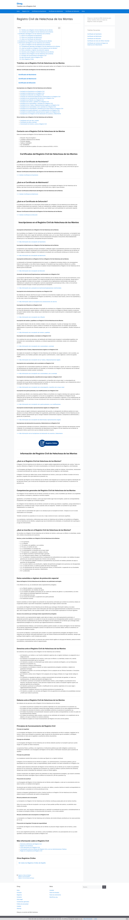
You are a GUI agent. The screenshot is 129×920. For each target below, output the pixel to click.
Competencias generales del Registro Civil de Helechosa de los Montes (41, 46)
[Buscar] (104, 887)
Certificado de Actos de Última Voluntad (98, 41)
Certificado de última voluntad (28, 122)
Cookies (19, 906)
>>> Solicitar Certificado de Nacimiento (27, 175)
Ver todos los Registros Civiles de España (32, 863)
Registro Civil (25, 11)
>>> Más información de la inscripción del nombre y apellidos (33, 332)
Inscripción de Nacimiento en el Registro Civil (32, 91)
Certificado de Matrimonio (56, 11)
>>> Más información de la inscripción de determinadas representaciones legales (39, 419)
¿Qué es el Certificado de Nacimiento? (31, 35)
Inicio (18, 11)
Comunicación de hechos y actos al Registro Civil (33, 124)
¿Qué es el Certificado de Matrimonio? (31, 37)
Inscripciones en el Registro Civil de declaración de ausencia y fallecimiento (40, 113)
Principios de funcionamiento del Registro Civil (33, 55)
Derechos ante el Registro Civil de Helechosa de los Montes (38, 52)
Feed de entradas (54, 892)
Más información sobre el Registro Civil (32, 57)
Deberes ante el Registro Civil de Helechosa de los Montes (37, 53)
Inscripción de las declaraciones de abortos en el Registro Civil (37, 98)
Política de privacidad (22, 904)
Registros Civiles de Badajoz (24, 875)
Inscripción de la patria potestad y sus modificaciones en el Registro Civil (39, 110)
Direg (19, 3)
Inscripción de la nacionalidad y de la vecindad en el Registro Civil (38, 107)
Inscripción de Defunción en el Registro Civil (32, 95)
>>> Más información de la (24, 255)
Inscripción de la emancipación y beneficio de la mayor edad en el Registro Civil (41, 108)
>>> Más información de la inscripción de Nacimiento (31, 242)
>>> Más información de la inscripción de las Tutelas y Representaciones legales (38, 360)
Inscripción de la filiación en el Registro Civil (32, 100)
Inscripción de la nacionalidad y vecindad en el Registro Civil (36, 103)
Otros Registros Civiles (28, 59)
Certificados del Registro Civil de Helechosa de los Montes (34, 33)
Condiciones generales (23, 901)
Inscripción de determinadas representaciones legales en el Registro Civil (40, 112)
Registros (19, 895)
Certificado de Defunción (72, 11)
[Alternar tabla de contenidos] (58, 28)
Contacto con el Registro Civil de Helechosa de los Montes (37, 32)
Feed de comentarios (55, 895)
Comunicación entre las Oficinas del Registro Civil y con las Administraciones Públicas (43, 849)
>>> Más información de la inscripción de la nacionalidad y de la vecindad (37, 373)
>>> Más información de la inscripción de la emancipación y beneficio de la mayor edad (40, 387)
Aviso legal (20, 899)
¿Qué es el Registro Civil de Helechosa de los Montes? (36, 44)
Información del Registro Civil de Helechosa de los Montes (34, 42)
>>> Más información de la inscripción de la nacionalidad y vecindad (35, 346)
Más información (87, 919)
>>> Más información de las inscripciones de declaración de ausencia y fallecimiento (40, 433)
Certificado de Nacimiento (39, 11)
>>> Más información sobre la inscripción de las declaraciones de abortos (37, 301)
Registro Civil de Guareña (24, 876)
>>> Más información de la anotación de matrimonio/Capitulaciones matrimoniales (39, 288)
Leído (95, 919)
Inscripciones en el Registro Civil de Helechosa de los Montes (35, 41)
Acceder (52, 890)
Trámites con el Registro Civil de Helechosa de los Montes (37, 30)
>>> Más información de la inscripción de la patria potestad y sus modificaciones (39, 404)
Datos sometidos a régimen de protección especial (35, 50)
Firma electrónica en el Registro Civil (30, 847)
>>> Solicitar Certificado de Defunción (27, 215)
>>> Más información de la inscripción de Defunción (31, 271)
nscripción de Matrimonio (38, 255)
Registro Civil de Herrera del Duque (26, 878)
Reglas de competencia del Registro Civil (31, 851)
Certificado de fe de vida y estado (29, 120)
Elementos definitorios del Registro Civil (31, 844)
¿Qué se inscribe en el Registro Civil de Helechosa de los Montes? (39, 48)
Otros (83, 11)
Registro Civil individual (26, 845)
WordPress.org (53, 897)
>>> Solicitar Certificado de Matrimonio (27, 194)
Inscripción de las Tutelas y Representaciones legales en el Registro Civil (39, 105)
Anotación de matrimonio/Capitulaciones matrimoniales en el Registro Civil (40, 96)
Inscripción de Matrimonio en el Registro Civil (32, 93)
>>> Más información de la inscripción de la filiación (31, 317)
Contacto (19, 897)
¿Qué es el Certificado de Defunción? (31, 39)
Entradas (19, 892)
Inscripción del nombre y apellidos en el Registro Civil (34, 101)
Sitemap (19, 908)
